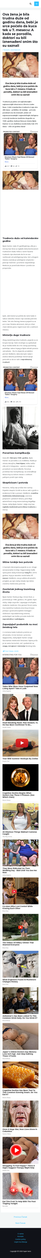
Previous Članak (20, 1217)
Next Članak (20, 1223)
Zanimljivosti (15, 50)
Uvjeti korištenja (20, 1242)
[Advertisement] (20, 213)
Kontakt (20, 1236)
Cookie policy (20, 1239)
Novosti (7, 50)
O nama (21, 1234)
